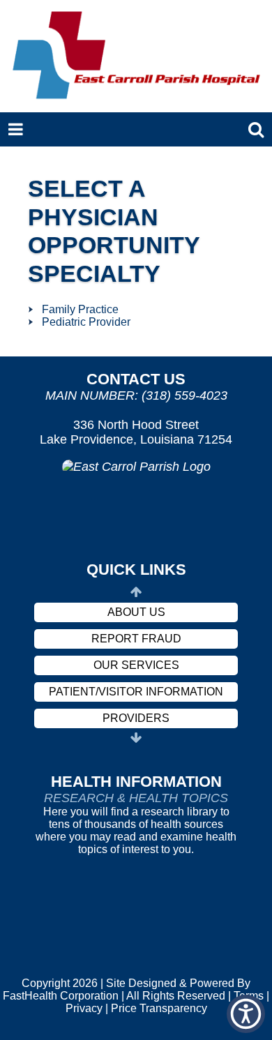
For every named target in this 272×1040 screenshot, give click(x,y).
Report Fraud (136, 639)
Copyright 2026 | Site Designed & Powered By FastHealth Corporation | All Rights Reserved (126, 989)
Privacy (84, 1008)
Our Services (136, 665)
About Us (136, 612)
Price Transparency (159, 1008)
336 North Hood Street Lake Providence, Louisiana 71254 (136, 432)
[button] (246, 1014)
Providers (136, 718)
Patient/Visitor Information (136, 692)
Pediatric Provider (86, 322)
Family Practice (80, 309)
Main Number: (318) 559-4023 (136, 395)
